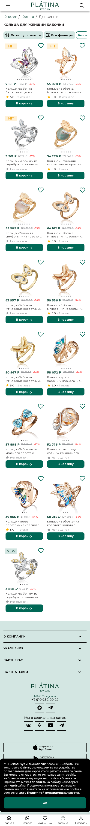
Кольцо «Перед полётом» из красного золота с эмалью (22, 523)
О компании (14, 636)
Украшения (13, 648)
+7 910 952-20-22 (44, 700)
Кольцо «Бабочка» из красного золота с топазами (21, 451)
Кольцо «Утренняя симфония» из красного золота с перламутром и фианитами (24, 234)
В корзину (24, 103)
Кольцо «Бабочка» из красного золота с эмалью (63, 523)
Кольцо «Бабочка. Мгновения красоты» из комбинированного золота (65, 234)
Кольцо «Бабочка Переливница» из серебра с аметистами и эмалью (24, 90)
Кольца (27, 17)
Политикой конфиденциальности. (53, 792)
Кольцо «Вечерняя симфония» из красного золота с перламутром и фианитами (65, 162)
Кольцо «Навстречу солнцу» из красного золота (63, 451)
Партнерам (13, 660)
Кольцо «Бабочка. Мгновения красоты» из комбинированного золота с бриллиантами (65, 90)
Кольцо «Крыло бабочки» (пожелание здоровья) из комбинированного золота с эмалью (63, 379)
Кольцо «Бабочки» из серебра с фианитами (22, 162)
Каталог (10, 17)
